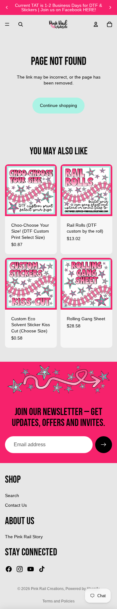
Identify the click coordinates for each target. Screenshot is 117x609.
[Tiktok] (42, 569)
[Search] (20, 24)
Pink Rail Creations (47, 589)
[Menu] (7, 24)
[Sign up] (103, 444)
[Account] (96, 24)
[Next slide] (110, 7)
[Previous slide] (7, 7)
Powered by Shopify (83, 589)
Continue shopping (58, 105)
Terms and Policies (58, 601)
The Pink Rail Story (24, 536)
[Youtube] (30, 569)
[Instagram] (19, 569)
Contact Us (16, 505)
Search (12, 495)
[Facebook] (8, 569)
